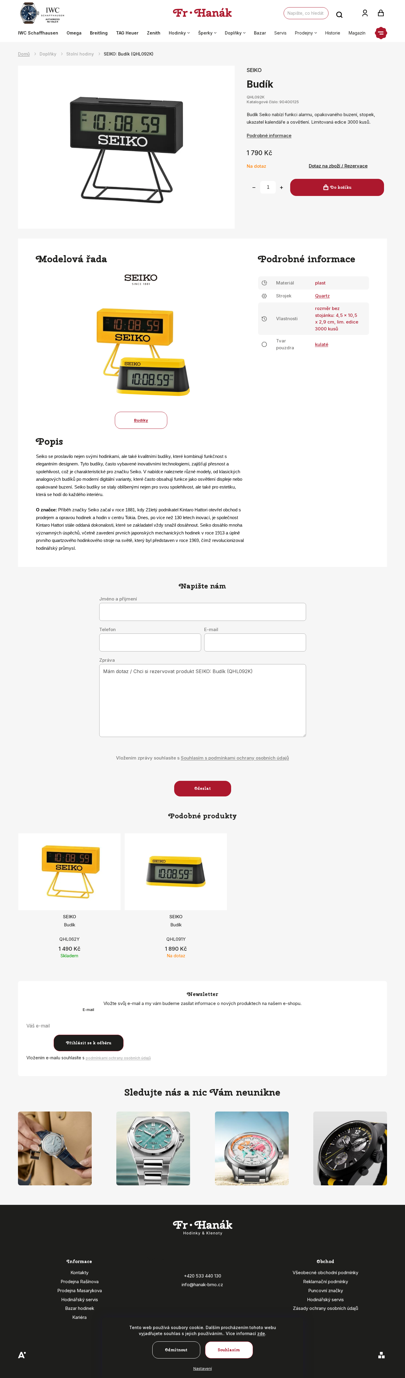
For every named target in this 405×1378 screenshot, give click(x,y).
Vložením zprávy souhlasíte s (202, 758)
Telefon (107, 629)
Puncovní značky (325, 1290)
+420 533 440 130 (202, 1276)
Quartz (322, 296)
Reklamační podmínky (325, 1281)
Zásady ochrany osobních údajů (325, 1308)
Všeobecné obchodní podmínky (325, 1272)
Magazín (357, 32)
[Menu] (381, 33)
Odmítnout (176, 1349)
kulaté (321, 344)
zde (261, 1333)
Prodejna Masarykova (79, 1290)
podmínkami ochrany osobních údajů (118, 1058)
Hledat (339, 13)
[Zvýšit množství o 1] (281, 187)
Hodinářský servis (79, 1299)
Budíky (141, 420)
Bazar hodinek (79, 1308)
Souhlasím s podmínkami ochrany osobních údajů (235, 758)
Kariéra (79, 1317)
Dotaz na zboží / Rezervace (338, 166)
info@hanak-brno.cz (202, 1284)
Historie (332, 32)
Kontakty (79, 1272)
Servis (280, 32)
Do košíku (340, 187)
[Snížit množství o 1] (254, 187)
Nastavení (202, 1368)
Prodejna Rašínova (80, 1281)
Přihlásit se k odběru (88, 1043)
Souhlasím (229, 1349)
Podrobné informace (269, 135)
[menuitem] (40, 33)
